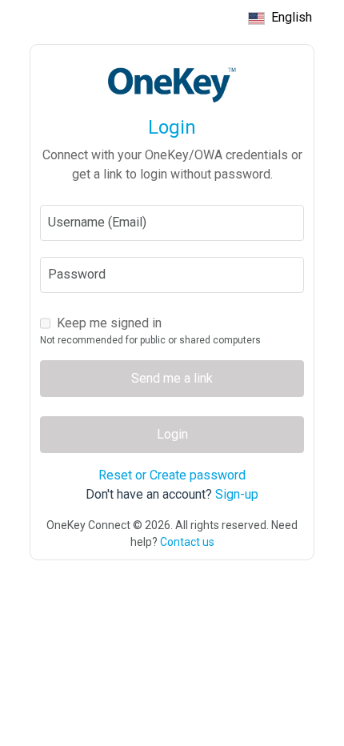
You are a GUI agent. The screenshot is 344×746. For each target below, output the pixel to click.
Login (172, 434)
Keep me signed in (109, 323)
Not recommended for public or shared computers (150, 340)
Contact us (187, 541)
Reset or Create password (172, 475)
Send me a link (172, 378)
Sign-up (236, 494)
